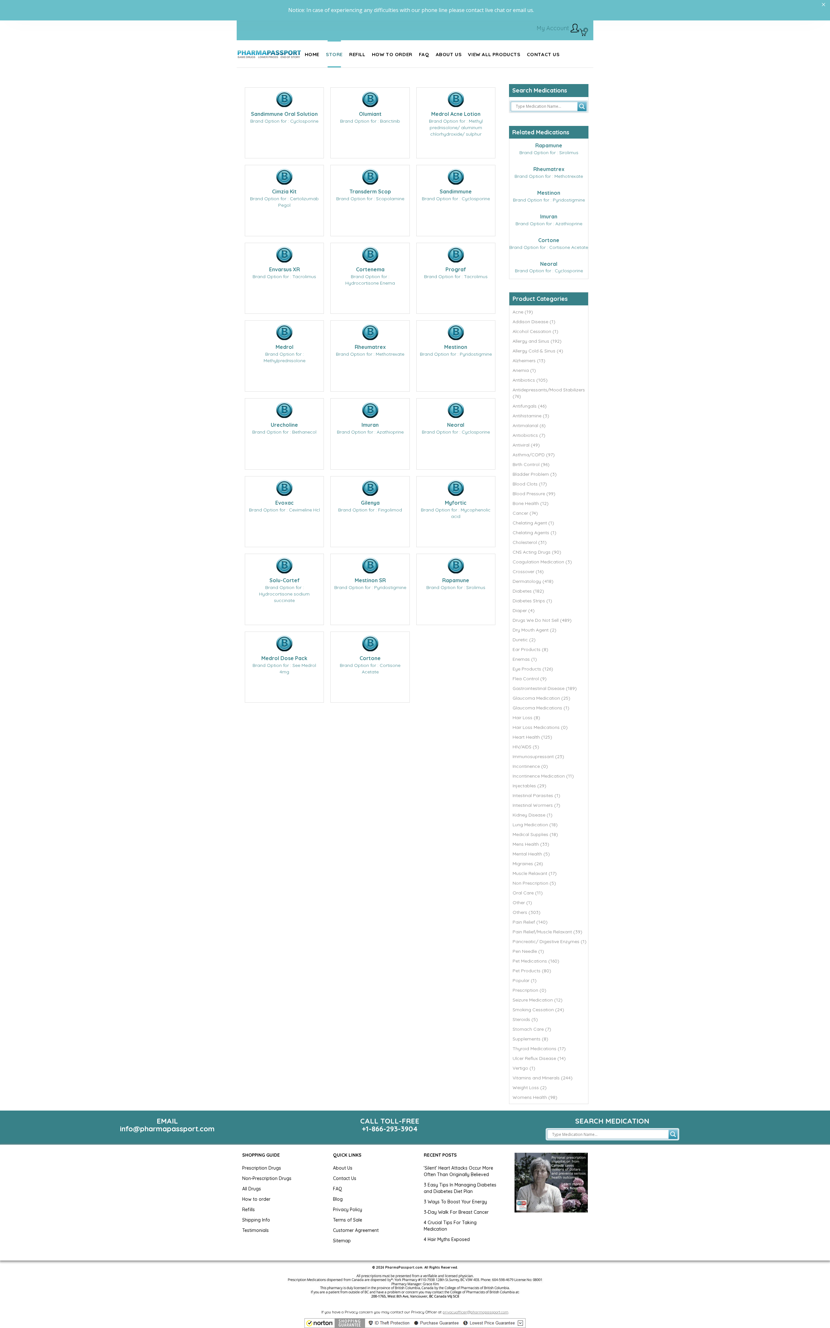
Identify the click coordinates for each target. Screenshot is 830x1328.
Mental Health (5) (531, 854)
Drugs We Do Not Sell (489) (542, 620)
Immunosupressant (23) (538, 756)
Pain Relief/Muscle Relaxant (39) (547, 932)
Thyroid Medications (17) (539, 1048)
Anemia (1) (524, 370)
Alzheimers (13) (529, 360)
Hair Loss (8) (526, 717)
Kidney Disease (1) (532, 815)
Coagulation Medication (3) (542, 562)
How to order (256, 1199)
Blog (338, 1199)
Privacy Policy (347, 1209)
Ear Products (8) (530, 649)
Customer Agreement (356, 1230)
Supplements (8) (530, 1039)
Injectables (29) (529, 786)
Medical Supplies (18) (535, 834)
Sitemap (342, 1241)
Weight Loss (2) (530, 1087)
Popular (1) (525, 980)
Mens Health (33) (531, 844)
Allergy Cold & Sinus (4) (538, 351)
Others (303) (526, 912)
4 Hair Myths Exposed (447, 1239)
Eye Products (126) (533, 669)
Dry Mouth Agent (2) (534, 630)
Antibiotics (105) (530, 380)
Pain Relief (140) (530, 922)
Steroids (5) (525, 1019)
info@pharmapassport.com (167, 1128)
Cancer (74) (525, 513)
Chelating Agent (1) (533, 523)
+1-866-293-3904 (390, 1128)
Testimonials (255, 1230)
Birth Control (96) (531, 464)
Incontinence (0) (530, 766)
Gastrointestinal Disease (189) (545, 688)
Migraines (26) (528, 864)
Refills (248, 1209)
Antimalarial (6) (529, 425)
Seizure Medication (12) (538, 1000)
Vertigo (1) (524, 1068)
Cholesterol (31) (530, 542)
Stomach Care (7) (532, 1029)
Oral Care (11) (528, 893)
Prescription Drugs (261, 1168)
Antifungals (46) (530, 406)
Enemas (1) (525, 659)
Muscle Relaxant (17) (535, 873)
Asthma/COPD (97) (534, 455)
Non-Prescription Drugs (266, 1178)
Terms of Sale (347, 1220)
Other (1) (522, 902)
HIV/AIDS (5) (526, 747)
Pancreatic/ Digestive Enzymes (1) (550, 941)
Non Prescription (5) (534, 883)
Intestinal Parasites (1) (536, 795)
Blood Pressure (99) (534, 494)
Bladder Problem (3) (535, 474)
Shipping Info (256, 1220)
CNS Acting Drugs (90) (537, 552)
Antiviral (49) (526, 445)
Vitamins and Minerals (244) (543, 1078)
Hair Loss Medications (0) (540, 727)
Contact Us (344, 1178)
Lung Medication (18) (535, 825)
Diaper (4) (524, 610)
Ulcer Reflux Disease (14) (539, 1058)
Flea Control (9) (530, 679)
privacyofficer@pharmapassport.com (475, 1312)
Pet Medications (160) (536, 961)
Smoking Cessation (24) (538, 1010)
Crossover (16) (528, 571)
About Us (342, 1168)
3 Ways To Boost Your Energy (455, 1202)
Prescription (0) (529, 990)
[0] (583, 33)
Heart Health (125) (532, 737)
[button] (415, 1323)
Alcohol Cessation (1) (535, 331)
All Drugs (251, 1189)
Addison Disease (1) (534, 322)
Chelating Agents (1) (534, 532)
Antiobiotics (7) (529, 435)
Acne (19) (523, 312)
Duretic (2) (524, 640)
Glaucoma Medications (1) (541, 708)
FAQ (337, 1189)
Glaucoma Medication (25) (541, 698)
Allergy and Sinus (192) (537, 341)
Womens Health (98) (535, 1097)
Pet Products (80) (532, 971)
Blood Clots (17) (530, 484)
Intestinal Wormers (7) (536, 805)
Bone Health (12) (531, 503)
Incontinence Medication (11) (543, 776)
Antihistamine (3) (531, 416)
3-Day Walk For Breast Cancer (456, 1212)
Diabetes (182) (528, 591)
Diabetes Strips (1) (532, 601)
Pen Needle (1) (528, 951)
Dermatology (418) (533, 581)
